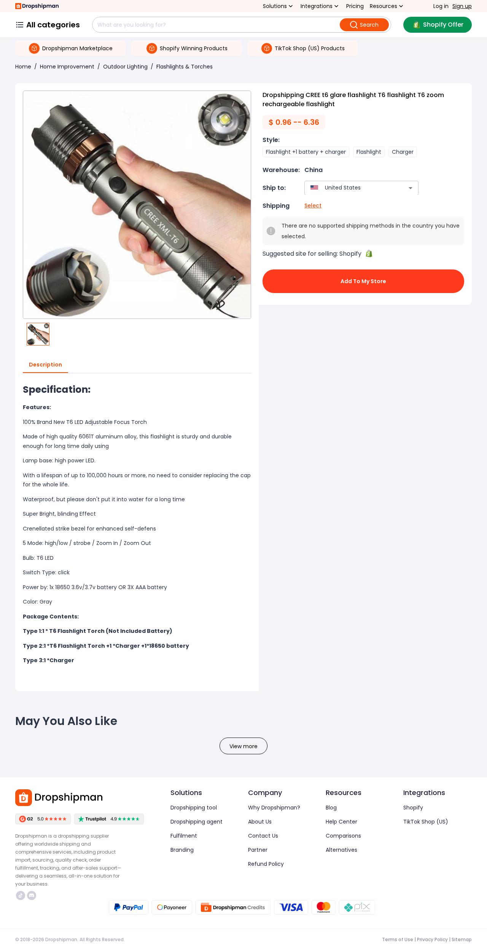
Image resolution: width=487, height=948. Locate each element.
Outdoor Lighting (125, 66)
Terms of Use (397, 939)
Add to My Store (363, 281)
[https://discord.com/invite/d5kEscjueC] (31, 895)
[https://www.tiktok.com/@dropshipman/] (20, 895)
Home (23, 66)
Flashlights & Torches (184, 66)
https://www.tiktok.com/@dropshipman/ (21, 895)
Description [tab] (45, 364)
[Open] (410, 188)
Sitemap (462, 939)
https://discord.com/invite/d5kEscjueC (32, 895)
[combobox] (350, 188)
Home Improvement (67, 66)
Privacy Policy (432, 939)
